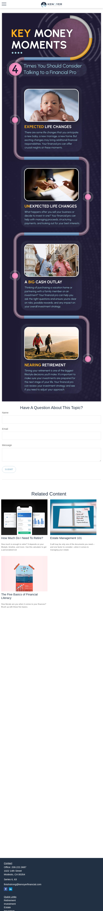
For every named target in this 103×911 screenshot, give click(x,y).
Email (5, 429)
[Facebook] (6, 889)
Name (5, 412)
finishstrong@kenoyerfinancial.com (22, 884)
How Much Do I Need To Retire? (22, 538)
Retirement (10, 900)
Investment (10, 904)
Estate (7, 907)
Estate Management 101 (66, 538)
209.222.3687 (19, 867)
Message (7, 445)
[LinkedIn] (10, 889)
